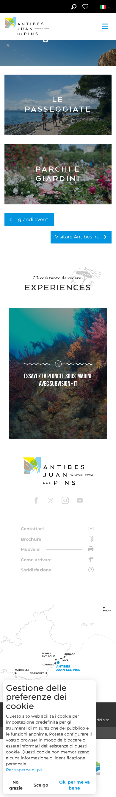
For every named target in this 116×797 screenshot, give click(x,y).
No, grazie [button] (16, 785)
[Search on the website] (73, 7)
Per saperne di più (24, 770)
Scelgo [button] (41, 785)
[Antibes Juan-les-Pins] (58, 471)
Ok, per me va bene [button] (74, 785)
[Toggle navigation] (106, 26)
